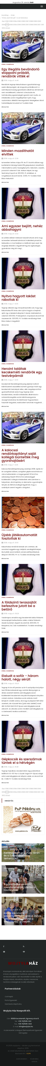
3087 (27, 21)
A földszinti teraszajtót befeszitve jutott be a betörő (19, 606)
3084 (15, 21)
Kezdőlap (5, 15)
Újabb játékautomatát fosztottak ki (19, 537)
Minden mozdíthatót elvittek (18, 153)
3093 (11, 25)
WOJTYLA (23, 963)
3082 (7, 21)
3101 (42, 25)
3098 (31, 25)
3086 (23, 21)
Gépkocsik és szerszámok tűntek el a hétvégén (22, 761)
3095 (19, 25)
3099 (35, 25)
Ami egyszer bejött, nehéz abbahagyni (22, 228)
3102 (3, 28)
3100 (39, 25)
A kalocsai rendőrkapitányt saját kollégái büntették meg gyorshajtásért (20, 455)
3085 (19, 21)
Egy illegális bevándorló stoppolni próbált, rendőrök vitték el (20, 73)
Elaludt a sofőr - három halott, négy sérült (20, 678)
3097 (27, 25)
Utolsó (7, 28)
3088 (31, 21)
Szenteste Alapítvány (13, 1004)
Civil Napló (9, 996)
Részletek (5, 107)
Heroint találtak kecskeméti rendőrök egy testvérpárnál (22, 372)
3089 (35, 21)
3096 (23, 25)
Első (3, 21)
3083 (11, 21)
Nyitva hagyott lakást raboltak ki (19, 298)
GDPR (28, 1053)
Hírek (13, 15)
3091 (3, 25)
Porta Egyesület (11, 1000)
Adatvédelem (21, 1059)
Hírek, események (8, 64)
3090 (39, 21)
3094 (15, 25)
